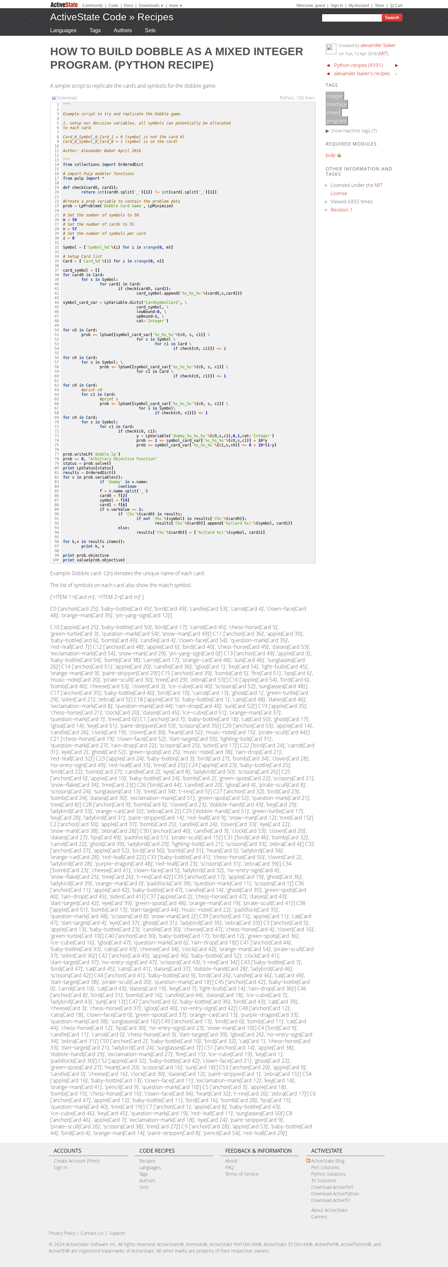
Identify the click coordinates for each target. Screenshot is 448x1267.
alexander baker (378, 45)
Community (92, 5)
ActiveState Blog (327, 1161)
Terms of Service (242, 1174)
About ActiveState (329, 1210)
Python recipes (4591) (358, 65)
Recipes (155, 16)
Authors (123, 30)
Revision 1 (342, 209)
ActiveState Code (88, 16)
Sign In (337, 5)
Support (117, 1233)
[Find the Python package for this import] (339, 155)
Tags (95, 30)
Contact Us (92, 1233)
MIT (383, 53)
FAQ (229, 1167)
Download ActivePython (335, 1193)
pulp (331, 154)
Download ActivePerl (332, 1187)
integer (334, 96)
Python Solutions (328, 1174)
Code (113, 5)
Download (66, 98)
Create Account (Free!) (77, 1161)
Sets (150, 30)
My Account (359, 5)
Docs (128, 5)
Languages (63, 30)
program (336, 120)
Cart (398, 5)
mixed (333, 112)
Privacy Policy (62, 1233)
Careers (319, 1216)
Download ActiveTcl (330, 1200)
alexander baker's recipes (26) (367, 73)
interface (336, 104)
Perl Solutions (325, 1167)
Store (379, 5)
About (231, 1161)
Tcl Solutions (323, 1180)
